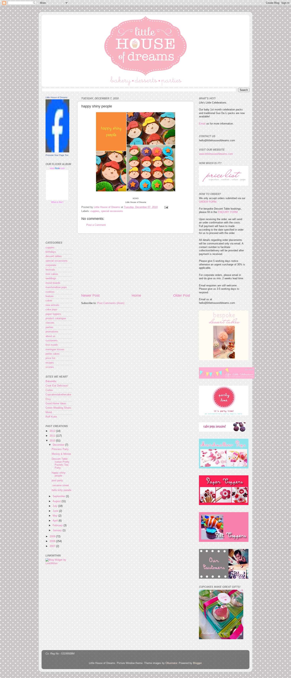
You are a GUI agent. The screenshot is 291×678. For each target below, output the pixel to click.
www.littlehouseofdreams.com (216, 154)
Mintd (49, 412)
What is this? (57, 202)
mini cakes (52, 274)
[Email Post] (166, 207)
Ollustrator (171, 663)
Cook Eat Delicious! (57, 385)
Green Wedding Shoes (58, 407)
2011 (53, 435)
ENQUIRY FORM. (228, 212)
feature (49, 296)
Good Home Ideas (56, 403)
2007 (53, 546)
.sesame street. (61, 485)
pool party (57, 480)
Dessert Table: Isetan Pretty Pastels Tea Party (60, 463)
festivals (50, 269)
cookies (50, 292)
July (55, 506)
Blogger (197, 663)
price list (50, 358)
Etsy (48, 399)
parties (49, 327)
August (57, 501)
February (58, 525)
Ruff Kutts (51, 416)
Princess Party (60, 449)
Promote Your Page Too (57, 155)
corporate (51, 265)
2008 (53, 541)
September (59, 496)
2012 (53, 431)
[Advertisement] (135, 263)
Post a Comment (96, 225)
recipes (50, 362)
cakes (49, 300)
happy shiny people (59, 474)
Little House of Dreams (57, 97)
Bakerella (51, 381)
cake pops (51, 309)
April (56, 520)
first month (52, 345)
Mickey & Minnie (61, 454)
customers (52, 340)
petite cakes (53, 353)
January (58, 530)
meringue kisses (55, 349)
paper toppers (53, 314)
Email (202, 123)
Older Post (181, 295)
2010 (53, 440)
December (59, 444)
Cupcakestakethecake (58, 394)
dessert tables (54, 256)
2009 (53, 536)
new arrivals (52, 305)
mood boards (53, 283)
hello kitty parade (61, 490)
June (56, 511)
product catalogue (56, 318)
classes (50, 322)
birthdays (51, 252)
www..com (57, 168)
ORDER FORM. (208, 201)
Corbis (49, 390)
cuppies (94, 211)
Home (136, 295)
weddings (51, 278)
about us (50, 336)
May (55, 515)
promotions (52, 331)
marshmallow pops (56, 287)
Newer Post (90, 295)
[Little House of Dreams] (57, 151)
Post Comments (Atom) (110, 303)
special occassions (112, 211)
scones (50, 367)
